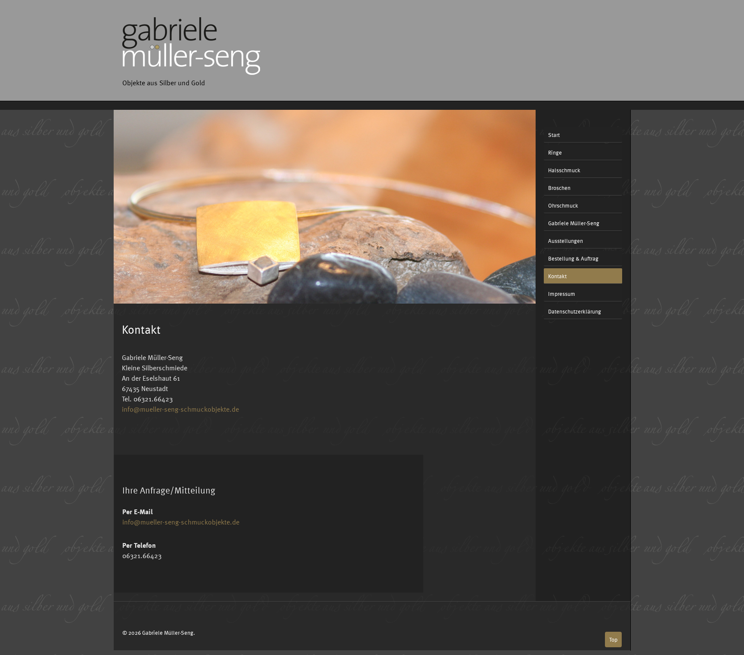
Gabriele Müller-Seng (573, 223)
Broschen (559, 187)
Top (613, 639)
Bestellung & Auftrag (573, 258)
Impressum (561, 293)
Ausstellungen (565, 240)
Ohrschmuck (563, 205)
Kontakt (557, 276)
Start (554, 134)
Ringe (555, 152)
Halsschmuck (564, 170)
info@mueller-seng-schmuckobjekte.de (180, 409)
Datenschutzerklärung (574, 311)
